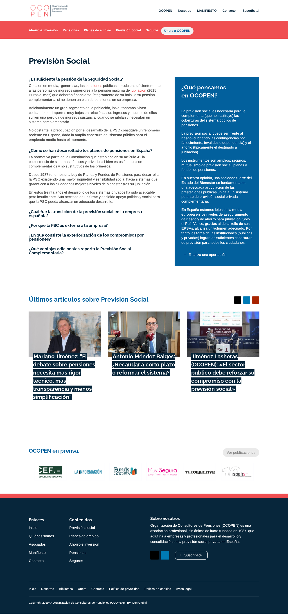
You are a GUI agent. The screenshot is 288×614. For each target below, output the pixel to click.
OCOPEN (165, 10)
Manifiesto (37, 553)
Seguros (152, 30)
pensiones (94, 86)
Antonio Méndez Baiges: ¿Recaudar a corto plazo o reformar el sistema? (143, 364)
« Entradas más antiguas (52, 416)
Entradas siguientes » (238, 416)
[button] (31, 471)
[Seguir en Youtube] (255, 300)
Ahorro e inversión (84, 544)
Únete (82, 589)
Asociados (37, 544)
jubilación (138, 90)
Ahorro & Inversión (43, 30)
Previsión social (82, 528)
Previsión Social (128, 30)
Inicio (33, 528)
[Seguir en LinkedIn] (246, 300)
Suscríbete (193, 555)
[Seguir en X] (237, 300)
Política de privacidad (124, 589)
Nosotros (184, 10)
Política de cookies (157, 589)
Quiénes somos (41, 536)
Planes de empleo (97, 30)
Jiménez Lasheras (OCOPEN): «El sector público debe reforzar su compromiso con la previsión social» (222, 372)
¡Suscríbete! (250, 10)
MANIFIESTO (207, 10)
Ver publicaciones (241, 452)
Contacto (229, 10)
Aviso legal (183, 589)
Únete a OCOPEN (177, 31)
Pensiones (71, 30)
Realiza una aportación (207, 255)
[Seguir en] (154, 565)
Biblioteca (66, 589)
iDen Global (139, 602)
